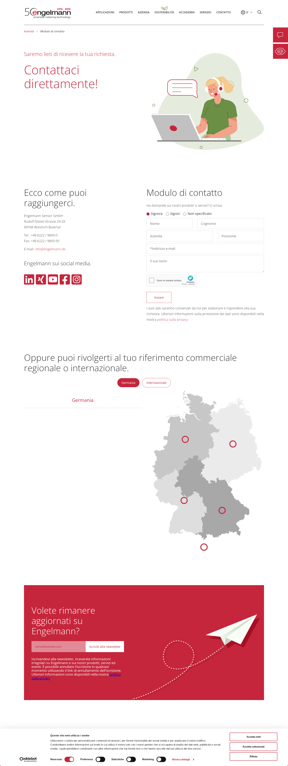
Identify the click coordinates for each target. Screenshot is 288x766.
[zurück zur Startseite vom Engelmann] (47, 12)
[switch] (100, 759)
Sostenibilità (164, 12)
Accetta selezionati (253, 746)
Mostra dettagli (181, 759)
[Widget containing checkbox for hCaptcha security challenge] (171, 280)
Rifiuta (253, 756)
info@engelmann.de (50, 249)
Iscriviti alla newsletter (104, 647)
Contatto (223, 12)
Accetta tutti (253, 736)
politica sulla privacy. (172, 319)
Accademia (187, 12)
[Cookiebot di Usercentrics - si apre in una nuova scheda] (28, 759)
